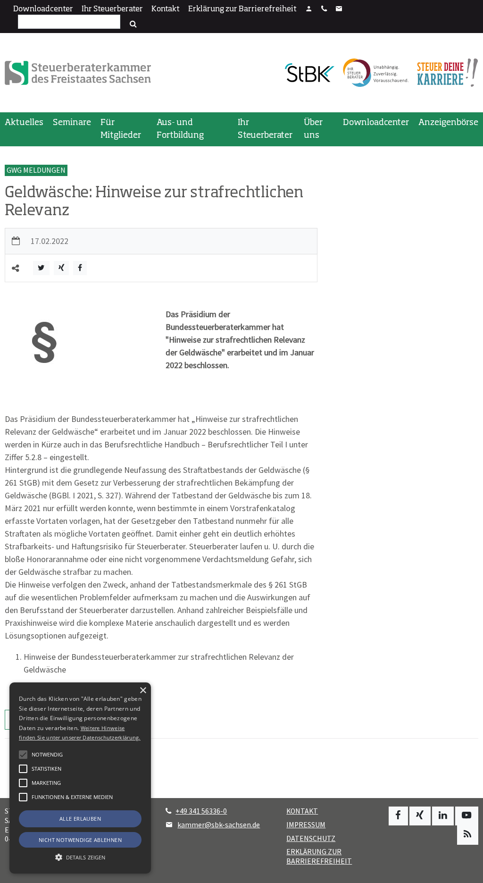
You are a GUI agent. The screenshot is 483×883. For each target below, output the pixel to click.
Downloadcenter (43, 9)
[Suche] (133, 24)
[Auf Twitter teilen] (41, 268)
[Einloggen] (309, 9)
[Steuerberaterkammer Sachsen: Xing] (420, 816)
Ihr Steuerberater (112, 9)
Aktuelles (24, 122)
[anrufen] (324, 9)
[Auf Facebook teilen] (80, 268)
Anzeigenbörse (448, 122)
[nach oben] (467, 871)
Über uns (313, 129)
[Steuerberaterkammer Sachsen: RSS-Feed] (467, 834)
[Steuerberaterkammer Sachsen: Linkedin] (443, 816)
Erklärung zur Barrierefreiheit (242, 9)
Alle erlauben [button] (80, 818)
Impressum (305, 824)
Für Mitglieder (120, 129)
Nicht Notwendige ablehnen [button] (80, 839)
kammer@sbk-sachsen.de (218, 824)
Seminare (72, 122)
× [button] (142, 690)
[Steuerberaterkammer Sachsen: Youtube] (466, 816)
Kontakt (165, 9)
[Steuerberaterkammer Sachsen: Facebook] (398, 816)
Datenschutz (310, 838)
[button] (23, 797)
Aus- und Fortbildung (180, 129)
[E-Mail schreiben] (339, 9)
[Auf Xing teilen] (61, 268)
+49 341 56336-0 (201, 811)
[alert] (80, 778)
